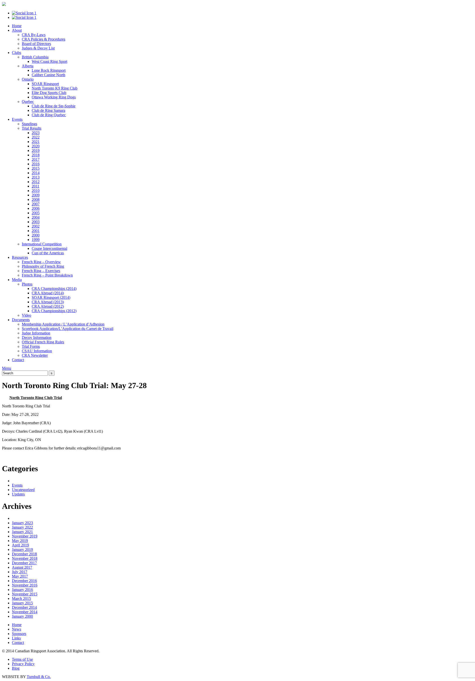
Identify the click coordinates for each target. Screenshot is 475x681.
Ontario (28, 79)
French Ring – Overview (41, 262)
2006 (36, 208)
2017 (36, 159)
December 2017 (24, 563)
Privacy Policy (23, 664)
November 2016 (24, 585)
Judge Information (36, 333)
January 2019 (22, 549)
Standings (29, 124)
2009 (36, 195)
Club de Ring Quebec (49, 115)
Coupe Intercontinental (49, 248)
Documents (21, 320)
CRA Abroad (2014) (48, 293)
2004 (36, 217)
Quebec (28, 101)
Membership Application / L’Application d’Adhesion (63, 324)
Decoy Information (36, 337)
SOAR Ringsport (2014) (51, 297)
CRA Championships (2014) (54, 288)
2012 (36, 182)
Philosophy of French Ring (43, 266)
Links (16, 638)
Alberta (27, 66)
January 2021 (22, 532)
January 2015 (22, 603)
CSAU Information (37, 351)
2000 (36, 235)
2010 (36, 190)
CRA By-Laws (34, 35)
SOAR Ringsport (45, 84)
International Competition (42, 244)
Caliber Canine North (48, 75)
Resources (20, 257)
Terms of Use (22, 659)
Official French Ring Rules (43, 342)
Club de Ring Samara (48, 110)
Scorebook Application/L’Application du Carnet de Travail (67, 329)
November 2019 (24, 536)
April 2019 (20, 545)
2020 (36, 146)
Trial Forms (31, 346)
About (17, 30)
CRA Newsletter (35, 355)
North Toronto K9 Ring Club (54, 88)
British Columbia (35, 57)
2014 (36, 173)
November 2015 (24, 594)
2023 (36, 133)
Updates (18, 494)
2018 (36, 155)
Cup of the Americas (48, 253)
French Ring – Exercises (41, 271)
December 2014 (24, 607)
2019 (36, 150)
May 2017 (20, 576)
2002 (36, 226)
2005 (36, 213)
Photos (27, 284)
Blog (16, 668)
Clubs (16, 52)
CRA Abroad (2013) (48, 302)
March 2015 (21, 598)
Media (17, 280)
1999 (36, 239)
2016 (36, 164)
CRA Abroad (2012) (48, 306)
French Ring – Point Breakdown (47, 275)
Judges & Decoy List (38, 48)
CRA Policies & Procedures (43, 39)
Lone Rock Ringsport (49, 70)
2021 (36, 142)
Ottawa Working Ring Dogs (54, 97)
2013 (36, 177)
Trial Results (31, 128)
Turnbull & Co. (39, 677)
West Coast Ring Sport (49, 61)
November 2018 (24, 558)
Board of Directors (36, 44)
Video (26, 315)
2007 (36, 204)
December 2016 (24, 581)
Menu (6, 368)
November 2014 (24, 612)
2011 (35, 186)
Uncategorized (23, 490)
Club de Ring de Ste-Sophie (53, 106)
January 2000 (22, 616)
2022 (36, 137)
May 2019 (20, 541)
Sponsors (19, 634)
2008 (36, 199)
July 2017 (19, 572)
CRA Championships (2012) (54, 311)
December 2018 (24, 554)
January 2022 (22, 527)
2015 (36, 168)
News (16, 629)
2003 (36, 222)
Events (17, 119)
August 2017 (22, 567)
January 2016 (22, 589)
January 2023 (22, 523)
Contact (18, 360)
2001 (36, 231)
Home (17, 26)
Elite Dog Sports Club (49, 93)
